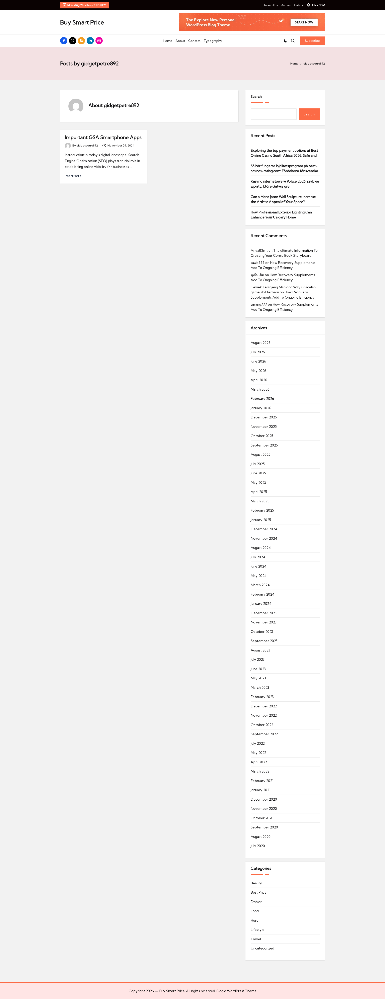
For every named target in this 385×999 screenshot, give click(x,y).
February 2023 (262, 697)
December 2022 (264, 706)
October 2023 (262, 631)
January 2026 (261, 408)
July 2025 (258, 464)
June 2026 (258, 361)
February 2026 (262, 398)
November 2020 (264, 808)
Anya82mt (259, 250)
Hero (254, 920)
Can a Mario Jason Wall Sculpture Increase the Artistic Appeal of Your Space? (283, 199)
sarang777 (259, 304)
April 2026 (259, 380)
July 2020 (258, 846)
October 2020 (262, 818)
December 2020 (264, 799)
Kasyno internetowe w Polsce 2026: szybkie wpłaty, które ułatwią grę (285, 184)
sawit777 (257, 263)
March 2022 (260, 771)
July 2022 (258, 743)
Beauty (256, 883)
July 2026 (258, 352)
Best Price (258, 892)
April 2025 (259, 492)
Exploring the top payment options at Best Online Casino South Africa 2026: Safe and (284, 153)
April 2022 (259, 762)
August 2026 (261, 342)
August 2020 (261, 836)
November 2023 (264, 622)
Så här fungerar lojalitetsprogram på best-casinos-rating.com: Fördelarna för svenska (284, 168)
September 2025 (264, 445)
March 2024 (260, 585)
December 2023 (264, 613)
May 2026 (258, 371)
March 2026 (260, 389)
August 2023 (260, 650)
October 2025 (262, 436)
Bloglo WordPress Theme (236, 991)
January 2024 (261, 603)
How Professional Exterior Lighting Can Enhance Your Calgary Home (281, 214)
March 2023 (260, 687)
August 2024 (261, 547)
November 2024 (264, 538)
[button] (312, 40)
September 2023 (264, 641)
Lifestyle (257, 929)
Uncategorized (262, 948)
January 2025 (261, 520)
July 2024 (258, 557)
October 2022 (262, 725)
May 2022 (258, 753)
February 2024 (262, 594)
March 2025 (260, 501)
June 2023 (258, 669)
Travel (256, 939)
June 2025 (258, 473)
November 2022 (264, 715)
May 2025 (258, 482)
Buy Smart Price (82, 22)
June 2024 (258, 566)
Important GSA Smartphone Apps (103, 137)
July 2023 (257, 659)
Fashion (256, 902)
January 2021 (261, 790)
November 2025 (264, 426)
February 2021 (262, 781)
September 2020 (264, 827)
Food (255, 911)
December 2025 (264, 417)
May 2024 (258, 576)
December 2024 (264, 529)
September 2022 (264, 734)
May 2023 (258, 678)
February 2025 (262, 510)
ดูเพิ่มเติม (257, 275)
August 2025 (260, 454)
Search (256, 96)
